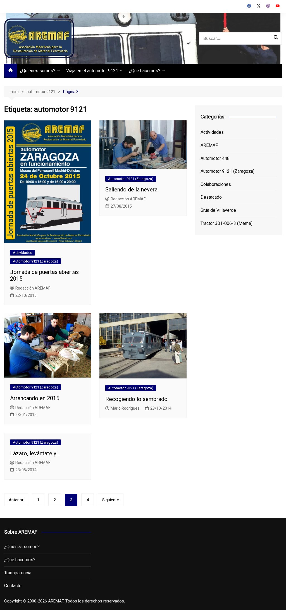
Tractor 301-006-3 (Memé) (226, 223)
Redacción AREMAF (32, 288)
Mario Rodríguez (125, 408)
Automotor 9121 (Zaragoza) (35, 261)
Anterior (16, 499)
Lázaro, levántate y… (34, 453)
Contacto (13, 585)
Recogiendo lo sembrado (136, 399)
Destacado (211, 197)
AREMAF (209, 145)
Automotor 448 (215, 158)
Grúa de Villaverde (218, 210)
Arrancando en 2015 (34, 398)
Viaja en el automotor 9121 (92, 70)
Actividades (22, 253)
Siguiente (110, 499)
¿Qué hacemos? (144, 70)
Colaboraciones (216, 184)
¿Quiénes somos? (37, 70)
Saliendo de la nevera (131, 189)
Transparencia (17, 572)
